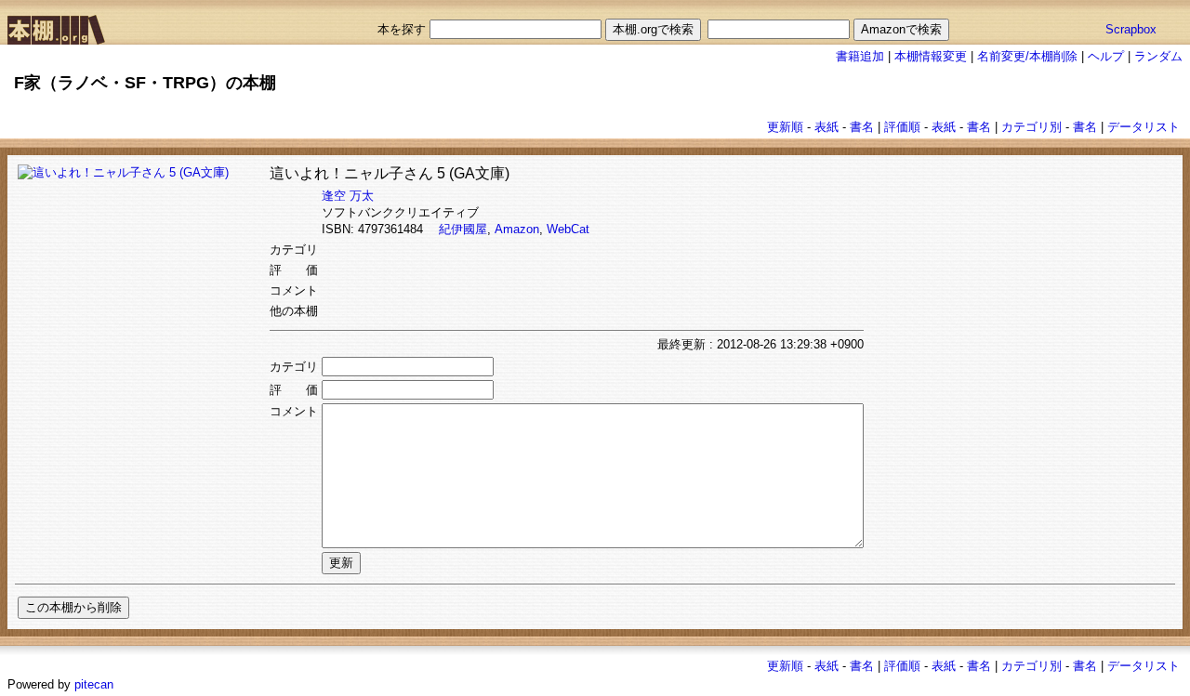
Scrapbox (1131, 29)
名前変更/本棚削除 (1027, 56)
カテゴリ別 (1031, 127)
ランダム (1158, 56)
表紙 (826, 127)
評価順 (902, 127)
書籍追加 (860, 56)
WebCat (568, 229)
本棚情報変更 (930, 56)
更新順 (785, 127)
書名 (862, 127)
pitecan (93, 684)
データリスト (1143, 127)
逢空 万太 (348, 196)
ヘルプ (1106, 56)
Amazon (517, 229)
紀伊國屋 (463, 229)
